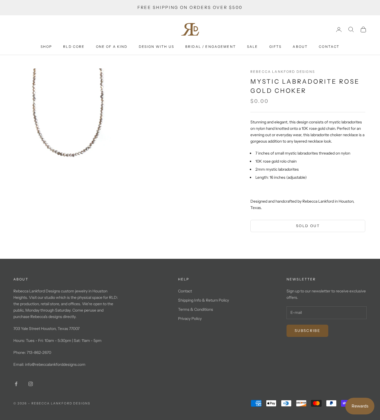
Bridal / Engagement (210, 46)
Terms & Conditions (195, 309)
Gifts (275, 46)
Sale (252, 46)
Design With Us (156, 46)
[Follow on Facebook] (16, 384)
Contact (329, 46)
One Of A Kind (112, 46)
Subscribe (307, 330)
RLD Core (74, 46)
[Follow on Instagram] (30, 384)
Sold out (308, 225)
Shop (46, 46)
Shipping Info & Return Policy (203, 300)
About (300, 46)
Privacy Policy (190, 318)
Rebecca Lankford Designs (282, 71)
